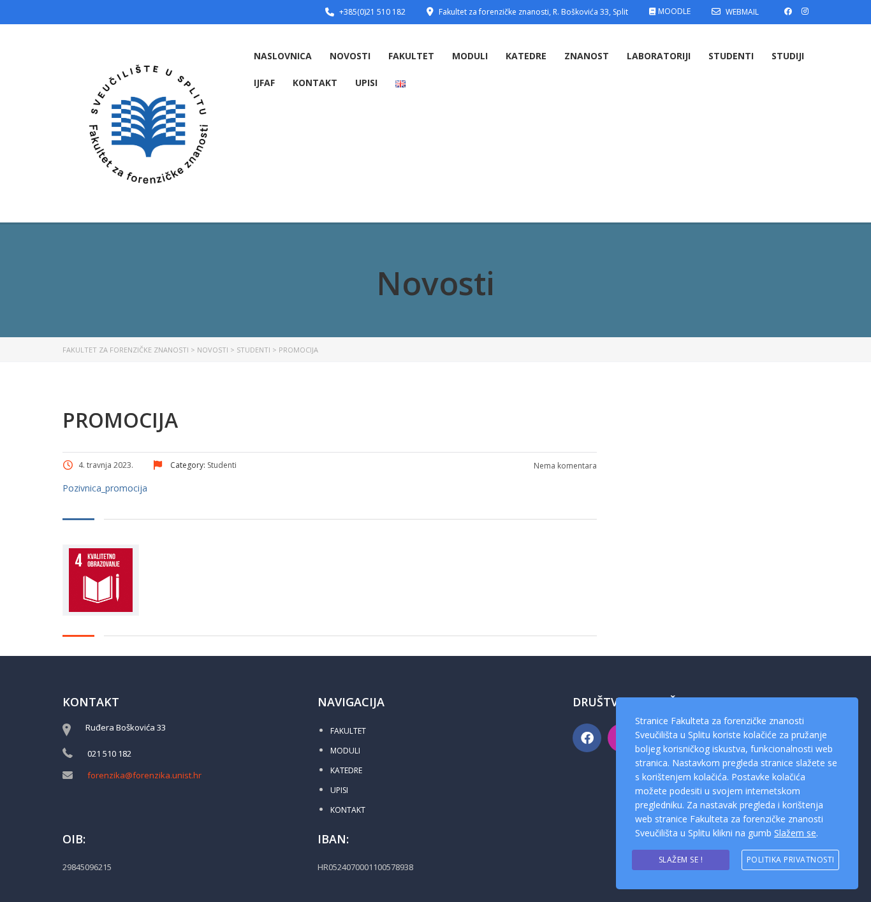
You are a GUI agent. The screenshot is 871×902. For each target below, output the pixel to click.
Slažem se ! (681, 859)
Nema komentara (564, 465)
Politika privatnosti (791, 859)
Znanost (586, 56)
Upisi (366, 82)
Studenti (731, 56)
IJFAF (264, 82)
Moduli (470, 56)
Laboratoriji (659, 56)
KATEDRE (346, 770)
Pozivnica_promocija (104, 488)
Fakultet (411, 56)
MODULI (345, 750)
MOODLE (674, 11)
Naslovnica (283, 56)
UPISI (339, 790)
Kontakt (315, 82)
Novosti (350, 56)
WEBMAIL (742, 11)
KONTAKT (347, 809)
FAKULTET (348, 730)
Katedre (526, 56)
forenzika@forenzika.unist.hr (144, 775)
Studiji (788, 56)
